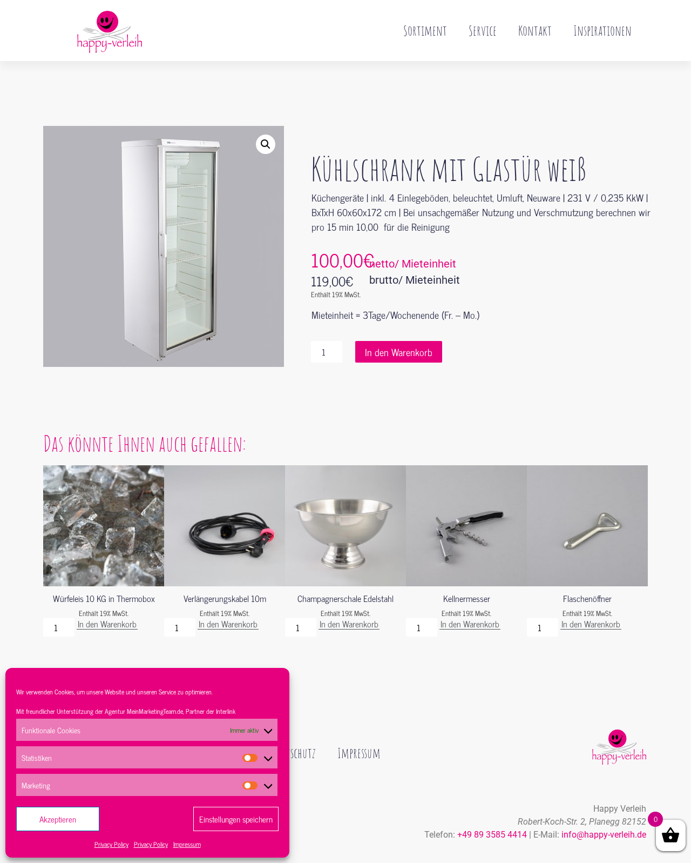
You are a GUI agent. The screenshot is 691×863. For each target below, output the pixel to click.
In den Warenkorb (398, 352)
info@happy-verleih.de (603, 834)
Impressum (187, 844)
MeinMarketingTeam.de (155, 711)
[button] (265, 144)
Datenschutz (291, 752)
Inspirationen (602, 30)
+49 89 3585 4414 (492, 834)
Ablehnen (146, 819)
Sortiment (425, 30)
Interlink (225, 711)
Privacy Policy (111, 844)
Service (483, 30)
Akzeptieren (57, 819)
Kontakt (535, 30)
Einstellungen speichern (236, 819)
